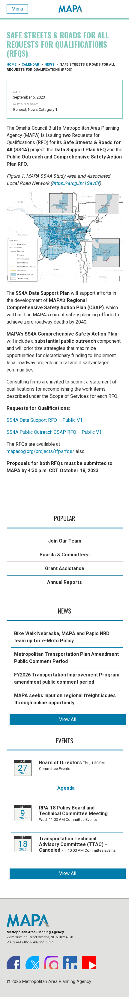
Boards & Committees (65, 555)
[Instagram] (51, 962)
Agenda (66, 788)
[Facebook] (13, 962)
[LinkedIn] (70, 962)
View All (67, 719)
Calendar (30, 65)
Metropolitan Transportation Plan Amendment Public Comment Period (66, 657)
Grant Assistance (64, 568)
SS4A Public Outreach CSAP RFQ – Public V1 (54, 432)
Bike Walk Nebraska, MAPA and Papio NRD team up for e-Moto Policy (62, 637)
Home (11, 65)
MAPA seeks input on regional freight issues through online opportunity (65, 699)
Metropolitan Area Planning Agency (71, 9)
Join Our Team (64, 541)
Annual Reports (64, 582)
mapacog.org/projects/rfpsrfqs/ (40, 451)
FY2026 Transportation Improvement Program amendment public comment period (66, 678)
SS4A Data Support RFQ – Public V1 (44, 420)
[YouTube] (89, 962)
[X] (32, 962)
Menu (17, 9)
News (49, 65)
